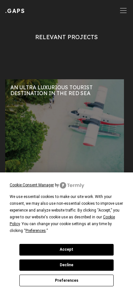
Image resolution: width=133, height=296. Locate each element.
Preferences (66, 280)
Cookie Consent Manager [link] (32, 185)
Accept (66, 249)
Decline (66, 265)
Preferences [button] (36, 230)
